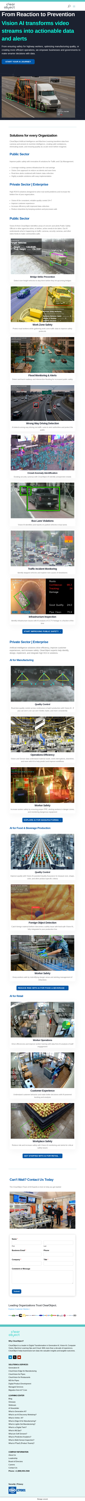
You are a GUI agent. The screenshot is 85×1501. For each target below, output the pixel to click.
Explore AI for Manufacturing (41, 820)
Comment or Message (21, 1269)
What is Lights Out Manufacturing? (22, 1424)
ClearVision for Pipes (17, 1374)
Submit (17, 1291)
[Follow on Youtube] (19, 1357)
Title (46, 1260)
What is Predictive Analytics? (20, 1437)
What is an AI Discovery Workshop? (23, 1415)
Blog (10, 1399)
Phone (46, 1250)
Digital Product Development (20, 1384)
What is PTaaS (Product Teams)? (21, 1443)
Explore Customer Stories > (19, 1309)
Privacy (20, 1484)
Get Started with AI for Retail (41, 1156)
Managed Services (16, 1387)
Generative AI (14, 1368)
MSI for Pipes (14, 1380)
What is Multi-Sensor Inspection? (21, 1440)
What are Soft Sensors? (18, 1434)
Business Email (19, 1250)
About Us (12, 1455)
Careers (12, 1465)
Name (15, 1239)
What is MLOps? (15, 1430)
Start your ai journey (18, 62)
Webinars (12, 1405)
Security (12, 1484)
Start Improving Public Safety (41, 631)
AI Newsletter (14, 1408)
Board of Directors (16, 1461)
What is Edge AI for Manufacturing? (22, 1421)
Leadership (13, 1458)
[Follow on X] (14, 1357)
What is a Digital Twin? (18, 1427)
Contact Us (13, 1468)
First (13, 1246)
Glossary (12, 1402)
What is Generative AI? (17, 1411)
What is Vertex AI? (16, 1418)
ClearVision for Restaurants (19, 1377)
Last (45, 1246)
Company (16, 1260)
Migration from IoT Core (18, 1390)
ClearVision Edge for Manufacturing (23, 1371)
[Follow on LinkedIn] (10, 1357)
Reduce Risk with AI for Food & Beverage (41, 988)
